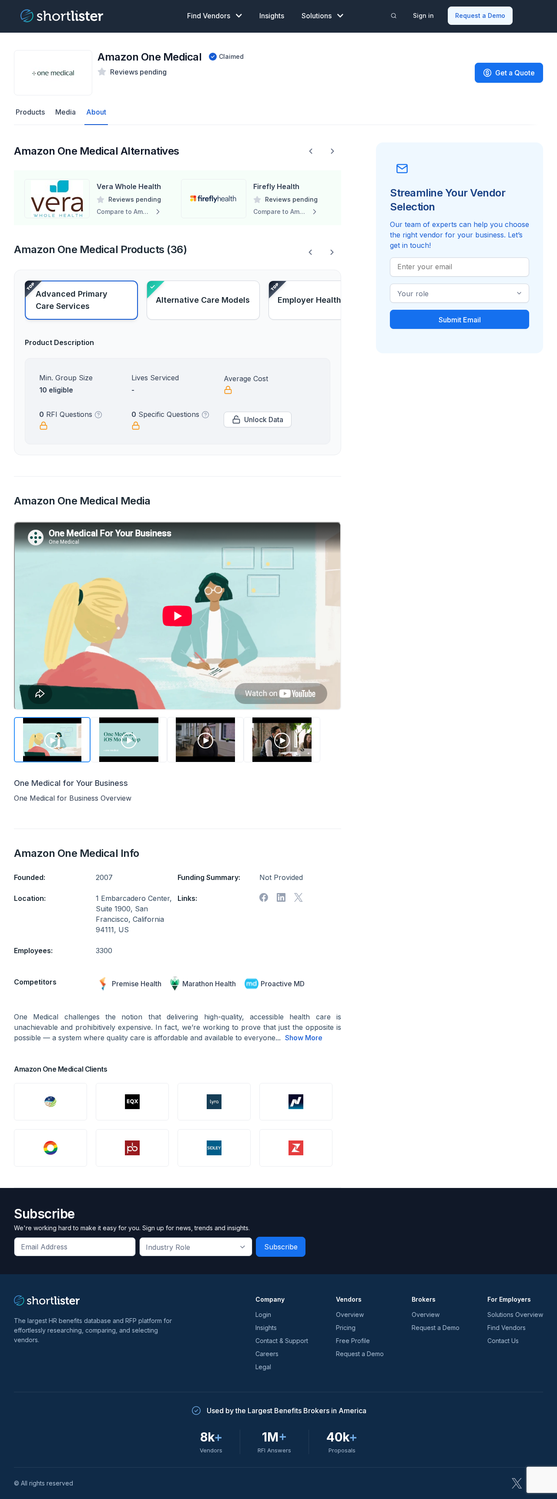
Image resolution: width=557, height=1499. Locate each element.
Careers (266, 1353)
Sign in (423, 15)
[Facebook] (263, 897)
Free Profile (353, 1340)
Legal (263, 1366)
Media (65, 112)
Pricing (346, 1327)
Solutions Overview (515, 1314)
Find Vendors (208, 15)
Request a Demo (480, 15)
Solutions (317, 15)
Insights (271, 15)
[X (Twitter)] (517, 1483)
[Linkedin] (281, 897)
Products (30, 112)
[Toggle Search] (394, 15)
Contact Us (503, 1340)
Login (263, 1314)
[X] (298, 897)
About (96, 112)
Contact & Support (281, 1340)
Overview (350, 1314)
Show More (303, 1037)
